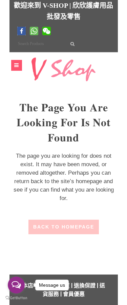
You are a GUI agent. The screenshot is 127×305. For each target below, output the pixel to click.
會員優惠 (74, 294)
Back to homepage (63, 227)
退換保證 (85, 285)
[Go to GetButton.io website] (16, 298)
